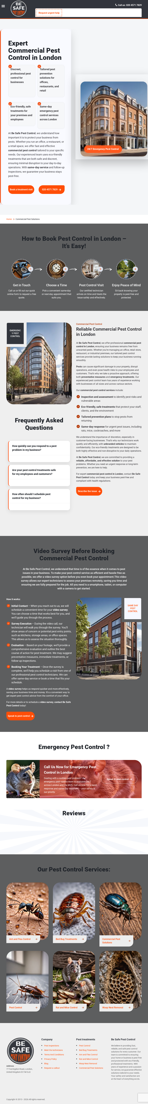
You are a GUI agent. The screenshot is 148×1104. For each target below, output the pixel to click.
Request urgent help (49, 13)
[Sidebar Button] (3, 6)
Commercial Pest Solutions (111, 941)
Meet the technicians (53, 1050)
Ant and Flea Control (19, 939)
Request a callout (52, 1068)
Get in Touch (21, 285)
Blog (46, 1063)
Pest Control (15, 1007)
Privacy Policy (50, 1059)
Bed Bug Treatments (66, 939)
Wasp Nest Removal (112, 1007)
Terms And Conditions (54, 1054)
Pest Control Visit (91, 285)
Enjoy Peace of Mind (126, 285)
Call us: (129, 5)
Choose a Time (56, 285)
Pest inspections (51, 1045)
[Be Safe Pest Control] (19, 8)
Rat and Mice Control (66, 1007)
